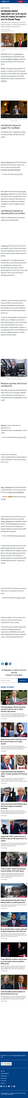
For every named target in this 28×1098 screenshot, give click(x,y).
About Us (3, 1071)
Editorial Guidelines (5, 1073)
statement (5, 246)
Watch (21, 1)
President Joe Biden (12, 59)
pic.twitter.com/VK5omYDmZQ (10, 170)
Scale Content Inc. (17, 1055)
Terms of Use (3, 1080)
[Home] (5, 1)
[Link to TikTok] (11, 1086)
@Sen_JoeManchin (7, 162)
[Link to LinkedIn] (14, 1086)
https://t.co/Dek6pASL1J (16, 492)
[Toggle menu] (25, 1)
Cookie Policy (3, 1078)
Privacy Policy (4, 1075)
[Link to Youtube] (9, 1086)
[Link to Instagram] (4, 1086)
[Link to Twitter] (6, 1086)
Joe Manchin (17, 54)
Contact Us (3, 1083)
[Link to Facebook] (1, 1086)
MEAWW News (4, 1055)
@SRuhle (3, 425)
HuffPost (4, 81)
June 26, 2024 (18, 174)
